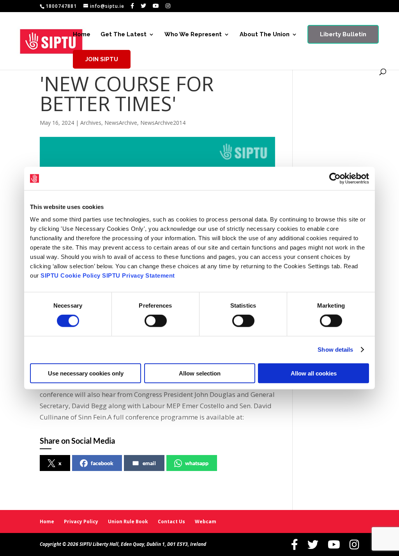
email (149, 463)
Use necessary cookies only (86, 373)
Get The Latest (124, 35)
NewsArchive (120, 122)
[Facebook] (132, 6)
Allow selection (200, 373)
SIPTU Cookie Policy (71, 275)
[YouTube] (156, 6)
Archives (90, 122)
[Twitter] (144, 6)
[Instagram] (168, 6)
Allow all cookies (314, 373)
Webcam (205, 521)
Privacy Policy (81, 521)
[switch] (156, 321)
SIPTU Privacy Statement (138, 275)
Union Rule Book (128, 521)
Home (81, 35)
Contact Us (171, 521)
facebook (102, 463)
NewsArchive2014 (162, 122)
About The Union (265, 35)
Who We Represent (193, 35)
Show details (335, 349)
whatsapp (196, 463)
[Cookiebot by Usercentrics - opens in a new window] (335, 178)
